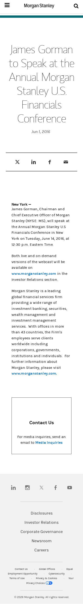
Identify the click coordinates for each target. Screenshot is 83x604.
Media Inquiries (48, 442)
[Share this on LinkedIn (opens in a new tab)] (33, 162)
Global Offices (47, 569)
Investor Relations (41, 522)
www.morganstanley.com (34, 273)
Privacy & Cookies (47, 578)
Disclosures (42, 513)
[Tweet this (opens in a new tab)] (17, 162)
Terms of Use (17, 578)
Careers (41, 550)
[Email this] (66, 162)
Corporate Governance (42, 532)
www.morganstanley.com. (34, 373)
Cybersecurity (57, 573)
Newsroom (42, 541)
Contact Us (21, 569)
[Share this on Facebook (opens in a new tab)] (49, 162)
